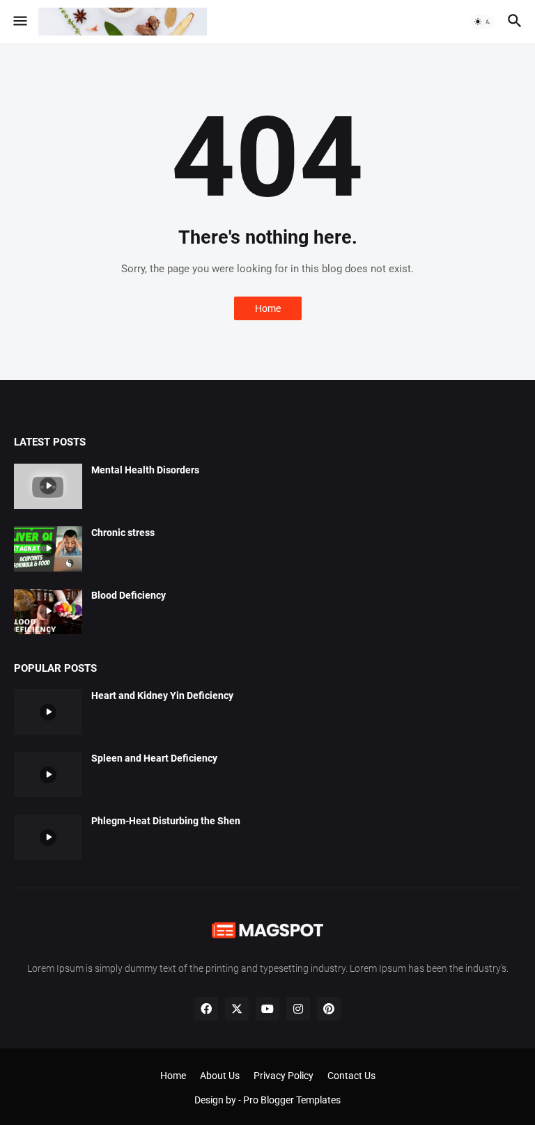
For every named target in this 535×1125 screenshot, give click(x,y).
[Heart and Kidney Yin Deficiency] (48, 711)
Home (268, 308)
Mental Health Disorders (145, 469)
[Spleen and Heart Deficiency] (48, 774)
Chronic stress (123, 532)
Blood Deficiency (128, 595)
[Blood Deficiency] (48, 611)
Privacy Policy (283, 1075)
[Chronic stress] (48, 549)
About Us (220, 1075)
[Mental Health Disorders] (48, 486)
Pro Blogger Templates (292, 1100)
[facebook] (206, 1009)
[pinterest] (329, 1009)
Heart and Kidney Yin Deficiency (162, 695)
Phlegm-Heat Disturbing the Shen (165, 820)
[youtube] (267, 1009)
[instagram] (298, 1009)
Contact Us (351, 1075)
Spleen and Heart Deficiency (154, 758)
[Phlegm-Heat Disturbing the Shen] (48, 837)
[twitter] (237, 1009)
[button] (19, 21)
